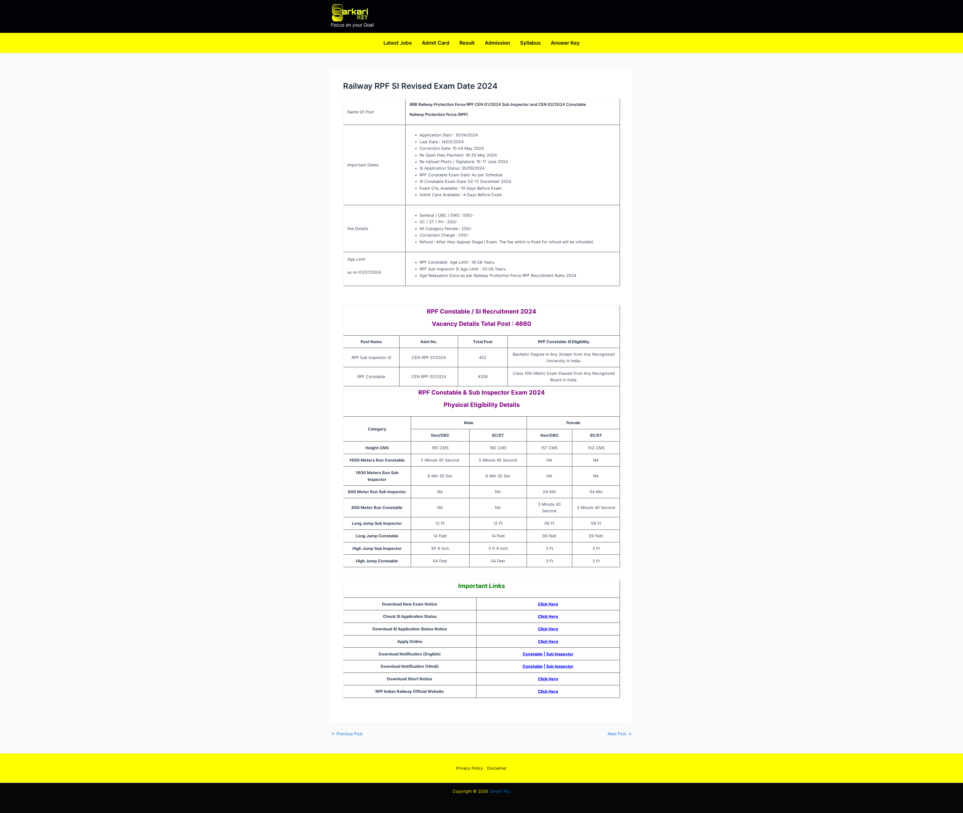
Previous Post (347, 734)
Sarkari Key (500, 791)
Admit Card (435, 43)
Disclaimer (497, 768)
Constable (533, 653)
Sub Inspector (560, 653)
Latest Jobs (397, 43)
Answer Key (565, 43)
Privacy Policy (469, 768)
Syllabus (530, 43)
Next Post (619, 734)
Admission (497, 43)
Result (467, 43)
